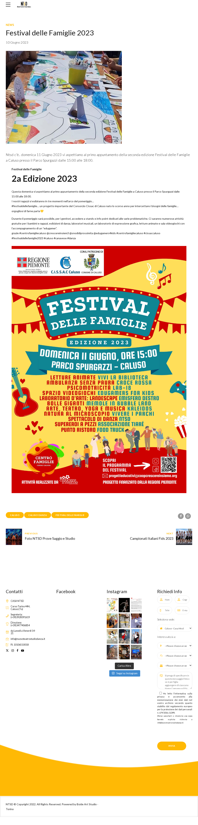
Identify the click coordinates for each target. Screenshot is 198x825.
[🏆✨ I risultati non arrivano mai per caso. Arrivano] (136, 636)
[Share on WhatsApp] (188, 516)
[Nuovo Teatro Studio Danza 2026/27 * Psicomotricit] (124, 620)
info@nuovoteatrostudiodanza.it (170, 723)
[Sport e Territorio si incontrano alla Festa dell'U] (136, 605)
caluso (15, 515)
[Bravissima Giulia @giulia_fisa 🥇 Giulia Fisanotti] (124, 636)
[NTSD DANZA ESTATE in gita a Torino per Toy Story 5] (136, 652)
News (10, 25)
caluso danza (37, 515)
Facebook (65, 591)
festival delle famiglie (70, 515)
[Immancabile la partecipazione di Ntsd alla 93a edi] (112, 605)
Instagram (117, 591)
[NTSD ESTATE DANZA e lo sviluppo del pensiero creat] (136, 620)
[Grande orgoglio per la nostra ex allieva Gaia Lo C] (124, 605)
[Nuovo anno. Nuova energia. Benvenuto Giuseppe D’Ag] (112, 636)
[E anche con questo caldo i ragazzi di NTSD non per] (112, 620)
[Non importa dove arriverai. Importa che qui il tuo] (124, 652)
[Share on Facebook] (181, 516)
